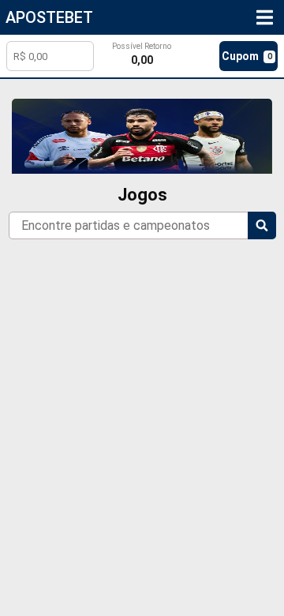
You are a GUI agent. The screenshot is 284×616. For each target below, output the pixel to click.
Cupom (246, 56)
